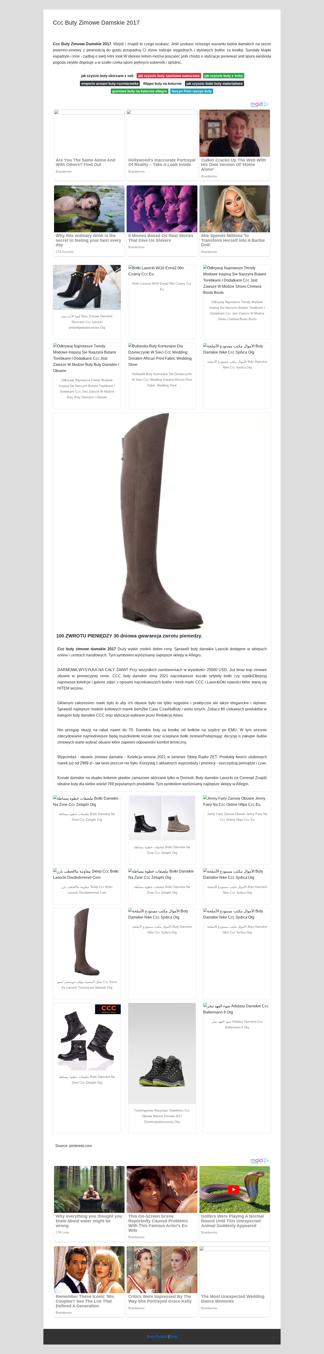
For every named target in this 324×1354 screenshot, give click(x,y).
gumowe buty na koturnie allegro (139, 91)
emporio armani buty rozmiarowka (109, 83)
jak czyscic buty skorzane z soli (107, 76)
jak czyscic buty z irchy (223, 76)
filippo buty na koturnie (162, 83)
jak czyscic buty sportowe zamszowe (169, 76)
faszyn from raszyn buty (192, 91)
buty (173, 1337)
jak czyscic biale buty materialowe (214, 83)
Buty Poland (157, 1337)
